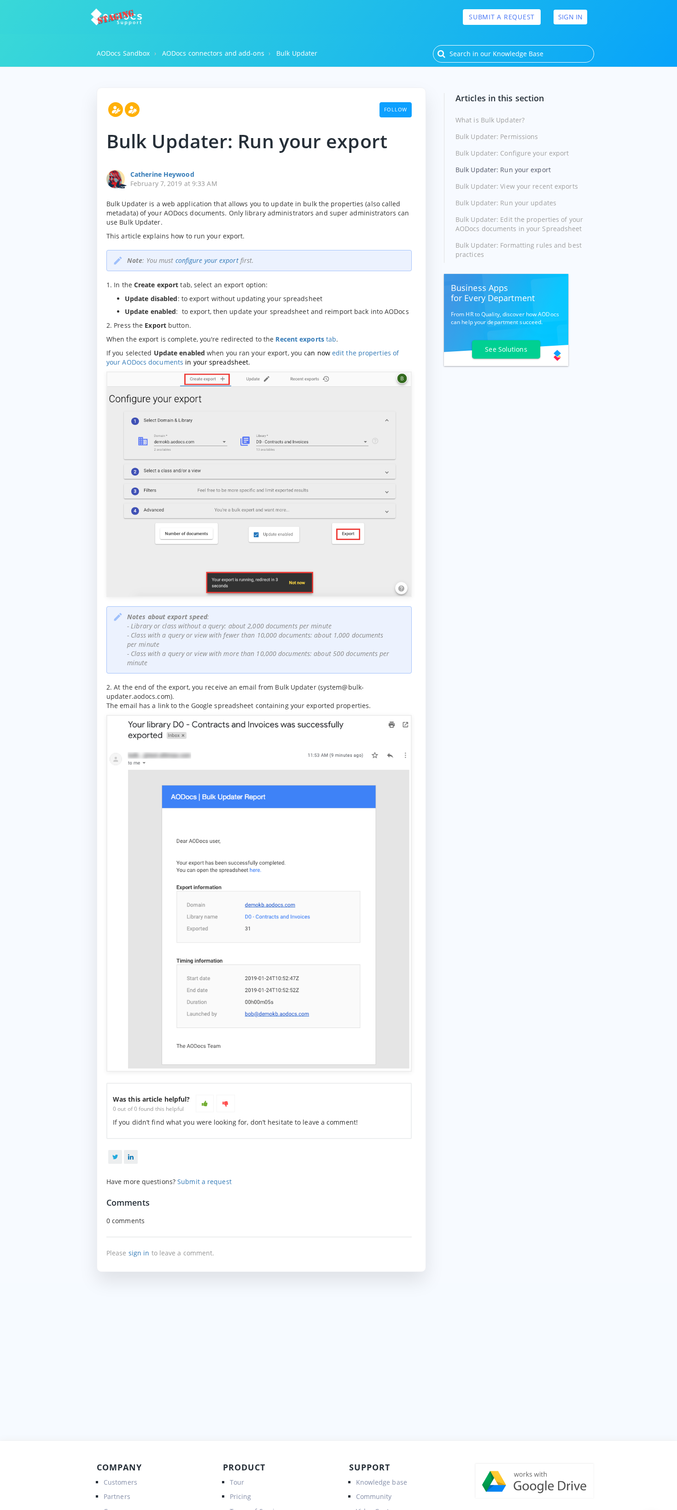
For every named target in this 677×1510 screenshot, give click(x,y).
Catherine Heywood (162, 174)
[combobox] (513, 54)
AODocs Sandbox (123, 53)
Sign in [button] (570, 16)
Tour (237, 1482)
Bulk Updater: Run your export (503, 169)
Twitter (115, 1157)
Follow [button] (396, 109)
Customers (120, 1482)
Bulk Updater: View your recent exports (516, 186)
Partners (117, 1496)
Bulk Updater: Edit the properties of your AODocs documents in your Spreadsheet (519, 224)
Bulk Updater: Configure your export (512, 153)
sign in (139, 1253)
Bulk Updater (296, 53)
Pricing (240, 1496)
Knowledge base (381, 1482)
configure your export (207, 260)
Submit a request (502, 16)
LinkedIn (131, 1157)
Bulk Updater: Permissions (496, 136)
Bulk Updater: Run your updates (505, 202)
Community (374, 1496)
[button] (205, 1103)
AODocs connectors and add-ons (213, 53)
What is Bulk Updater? (490, 120)
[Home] (116, 17)
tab (305, 339)
